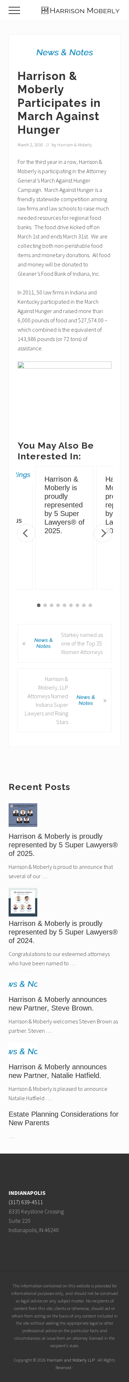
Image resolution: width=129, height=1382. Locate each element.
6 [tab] (71, 605)
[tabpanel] (64, 528)
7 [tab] (77, 605)
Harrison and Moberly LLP (71, 1360)
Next (102, 533)
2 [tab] (45, 605)
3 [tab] (51, 605)
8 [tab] (84, 605)
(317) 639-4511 (26, 1202)
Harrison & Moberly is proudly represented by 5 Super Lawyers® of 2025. (64, 505)
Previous (26, 533)
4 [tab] (58, 605)
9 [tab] (90, 605)
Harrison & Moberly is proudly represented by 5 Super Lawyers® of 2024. (63, 932)
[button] (14, 10)
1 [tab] (38, 605)
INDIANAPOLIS (27, 1192)
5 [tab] (64, 605)
